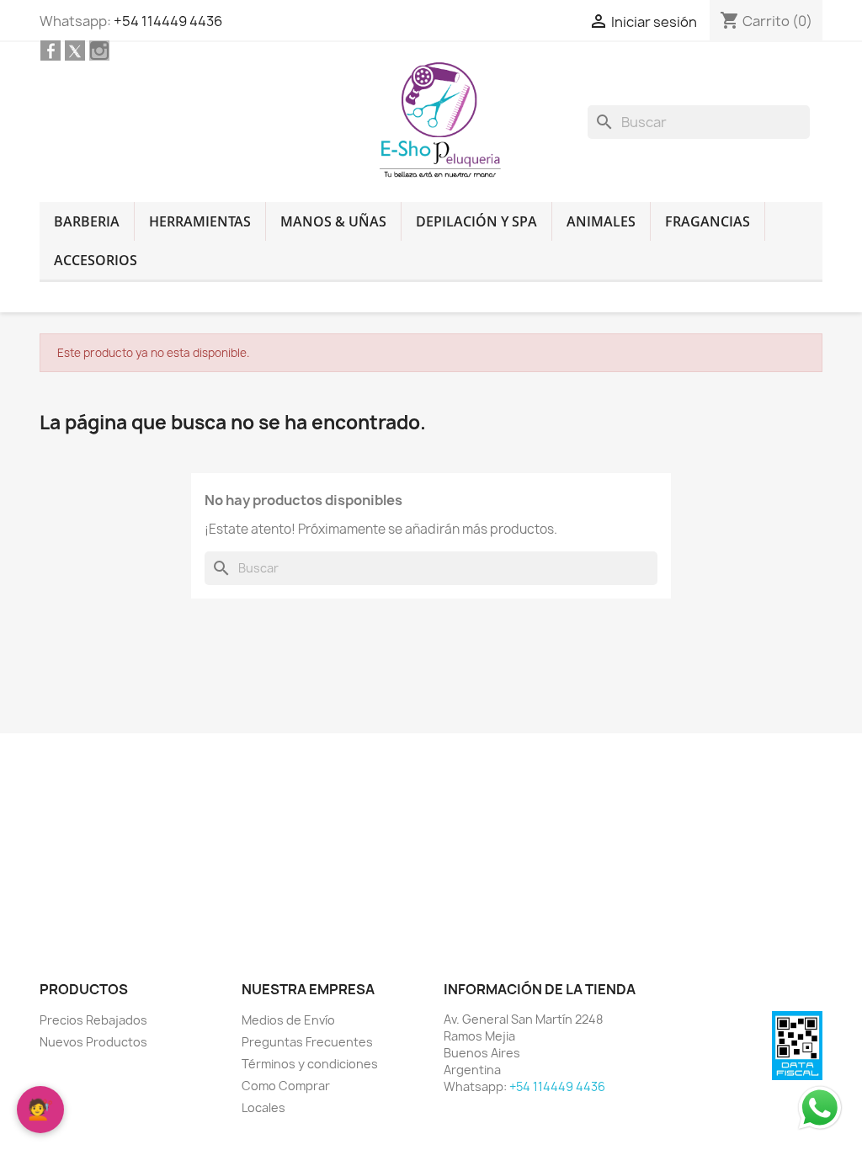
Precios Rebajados (93, 1020)
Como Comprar (286, 1086)
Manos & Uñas (333, 221)
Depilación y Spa (476, 221)
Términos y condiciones (310, 1064)
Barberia (87, 221)
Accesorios (95, 260)
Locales (263, 1107)
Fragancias (707, 221)
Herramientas (200, 221)
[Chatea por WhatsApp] (820, 1107)
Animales (601, 221)
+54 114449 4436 (168, 21)
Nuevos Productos (93, 1042)
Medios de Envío (288, 1020)
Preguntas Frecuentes (307, 1042)
